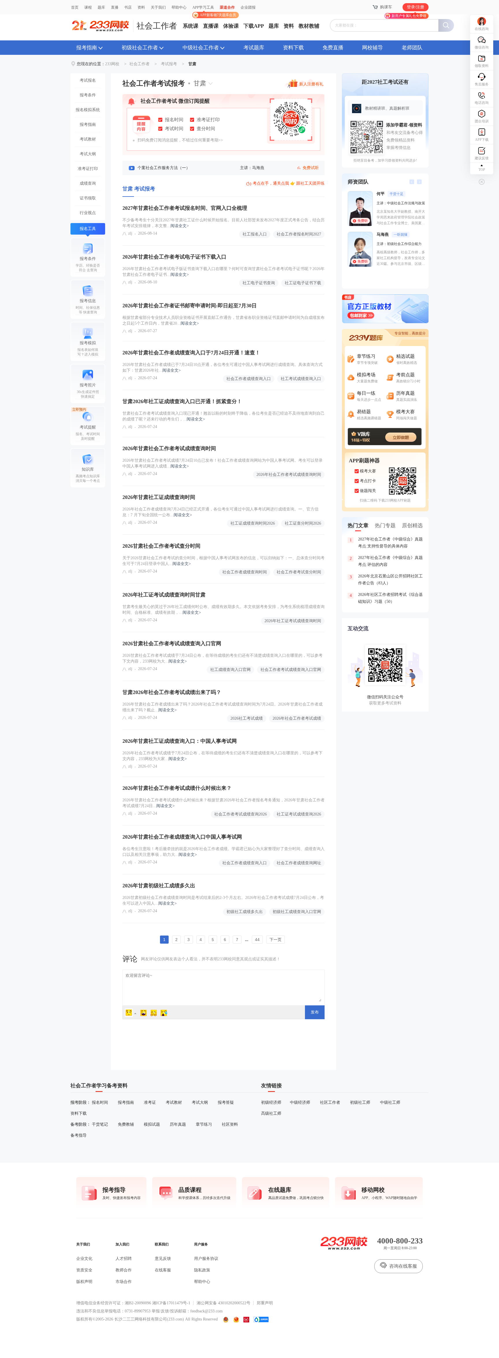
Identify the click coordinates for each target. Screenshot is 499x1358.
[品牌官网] (261, 1320)
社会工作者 (157, 25)
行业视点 (88, 213)
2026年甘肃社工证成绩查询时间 (158, 497)
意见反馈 (163, 1258)
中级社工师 (390, 1102)
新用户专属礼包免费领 (409, 16)
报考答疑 (226, 1102)
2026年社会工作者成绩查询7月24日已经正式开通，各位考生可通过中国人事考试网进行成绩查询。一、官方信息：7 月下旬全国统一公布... (220, 512)
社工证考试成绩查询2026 (299, 814)
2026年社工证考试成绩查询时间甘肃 (164, 595)
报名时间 (100, 1102)
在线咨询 (482, 29)
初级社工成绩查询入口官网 (297, 912)
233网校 (112, 64)
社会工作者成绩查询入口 (248, 379)
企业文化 (84, 1258)
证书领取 (88, 198)
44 (257, 939)
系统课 (190, 26)
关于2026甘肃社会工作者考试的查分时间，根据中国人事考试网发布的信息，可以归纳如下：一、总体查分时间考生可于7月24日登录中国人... (223, 561)
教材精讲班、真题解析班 (387, 108)
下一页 (275, 939)
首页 (75, 7)
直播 (114, 7)
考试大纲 (88, 154)
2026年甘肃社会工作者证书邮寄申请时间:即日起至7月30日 (189, 305)
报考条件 (88, 95)
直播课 (211, 26)
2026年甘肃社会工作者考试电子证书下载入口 (174, 257)
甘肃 (199, 83)
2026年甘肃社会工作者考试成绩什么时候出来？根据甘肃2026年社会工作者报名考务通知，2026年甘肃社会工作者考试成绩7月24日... (223, 803)
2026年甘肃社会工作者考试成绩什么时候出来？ (177, 788)
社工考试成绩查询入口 (301, 379)
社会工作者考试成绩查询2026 (240, 814)
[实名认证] (246, 1320)
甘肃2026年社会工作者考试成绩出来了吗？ (171, 692)
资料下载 (293, 47)
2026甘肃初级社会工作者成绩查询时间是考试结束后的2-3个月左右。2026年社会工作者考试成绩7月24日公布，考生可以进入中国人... (223, 900)
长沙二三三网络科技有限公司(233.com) (149, 1319)
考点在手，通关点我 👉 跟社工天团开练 (289, 183)
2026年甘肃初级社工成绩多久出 (158, 886)
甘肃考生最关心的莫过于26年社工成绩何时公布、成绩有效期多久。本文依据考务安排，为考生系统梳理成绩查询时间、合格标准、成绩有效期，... (223, 610)
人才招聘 (124, 1258)
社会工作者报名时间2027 (299, 234)
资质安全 (84, 1270)
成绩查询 (88, 183)
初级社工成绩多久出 (244, 912)
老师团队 (412, 47)
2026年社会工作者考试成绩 (297, 718)
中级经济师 (300, 1102)
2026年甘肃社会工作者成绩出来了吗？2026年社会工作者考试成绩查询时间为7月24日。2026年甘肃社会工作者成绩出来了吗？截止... (222, 707)
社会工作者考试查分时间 (299, 572)
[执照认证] (236, 1320)
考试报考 (169, 64)
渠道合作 (227, 7)
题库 (101, 7)
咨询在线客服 (403, 1266)
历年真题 (178, 1124)
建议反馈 (482, 158)
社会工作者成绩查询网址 (299, 863)
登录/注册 (415, 7)
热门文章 (358, 525)
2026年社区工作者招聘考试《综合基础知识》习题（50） (386, 598)
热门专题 (385, 525)
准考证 (150, 1102)
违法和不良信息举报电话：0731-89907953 (113, 1311)
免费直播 (333, 47)
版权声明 (84, 1282)
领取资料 (482, 66)
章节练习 (204, 1124)
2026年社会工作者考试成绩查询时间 (288, 474)
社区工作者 (330, 1102)
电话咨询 (482, 103)
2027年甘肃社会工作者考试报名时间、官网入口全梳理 (184, 208)
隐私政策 (202, 1270)
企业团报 (248, 7)
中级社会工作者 (201, 47)
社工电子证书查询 (259, 283)
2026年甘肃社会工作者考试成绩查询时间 (169, 448)
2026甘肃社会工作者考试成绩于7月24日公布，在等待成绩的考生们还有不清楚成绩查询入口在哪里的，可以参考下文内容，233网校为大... (222, 658)
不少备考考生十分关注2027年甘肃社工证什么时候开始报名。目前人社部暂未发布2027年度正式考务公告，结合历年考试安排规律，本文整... (223, 223)
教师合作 (124, 1270)
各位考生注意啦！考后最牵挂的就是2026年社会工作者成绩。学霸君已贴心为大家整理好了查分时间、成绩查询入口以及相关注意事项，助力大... (223, 852)
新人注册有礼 (311, 84)
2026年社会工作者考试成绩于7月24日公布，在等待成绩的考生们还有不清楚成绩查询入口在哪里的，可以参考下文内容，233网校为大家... (222, 756)
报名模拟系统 (88, 110)
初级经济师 (271, 1102)
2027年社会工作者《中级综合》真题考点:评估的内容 (386, 561)
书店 (128, 7)
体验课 (231, 26)
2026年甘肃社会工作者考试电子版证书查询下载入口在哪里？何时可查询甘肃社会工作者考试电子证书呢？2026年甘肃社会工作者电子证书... (223, 272)
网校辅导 (372, 47)
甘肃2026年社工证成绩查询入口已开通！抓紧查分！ (182, 401)
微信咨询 (482, 47)
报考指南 (86, 47)
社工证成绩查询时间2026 (252, 523)
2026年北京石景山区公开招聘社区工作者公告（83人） (386, 579)
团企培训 (482, 121)
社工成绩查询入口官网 (230, 669)
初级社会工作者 (140, 47)
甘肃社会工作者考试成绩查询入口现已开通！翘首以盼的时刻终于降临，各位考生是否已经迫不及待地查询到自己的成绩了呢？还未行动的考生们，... (223, 416)
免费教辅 (126, 1124)
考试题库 (253, 47)
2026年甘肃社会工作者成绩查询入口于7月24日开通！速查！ (191, 353)
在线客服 (163, 1270)
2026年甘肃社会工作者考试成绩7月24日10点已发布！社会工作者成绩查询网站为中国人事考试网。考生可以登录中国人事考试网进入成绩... (222, 463)
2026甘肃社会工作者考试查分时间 (161, 546)
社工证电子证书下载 (303, 283)
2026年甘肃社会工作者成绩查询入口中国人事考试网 (182, 837)
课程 (88, 7)
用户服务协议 (206, 1258)
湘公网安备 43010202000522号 (223, 1303)
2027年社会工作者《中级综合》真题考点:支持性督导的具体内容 (386, 542)
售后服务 (482, 84)
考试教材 (88, 139)
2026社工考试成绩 (246, 718)
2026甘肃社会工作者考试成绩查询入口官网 (171, 643)
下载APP (253, 26)
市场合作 (124, 1282)
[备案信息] (226, 1320)
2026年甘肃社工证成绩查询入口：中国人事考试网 (179, 741)
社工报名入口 (255, 234)
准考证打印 (88, 169)
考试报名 (88, 80)
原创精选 (412, 525)
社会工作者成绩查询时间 (244, 572)
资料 (141, 7)
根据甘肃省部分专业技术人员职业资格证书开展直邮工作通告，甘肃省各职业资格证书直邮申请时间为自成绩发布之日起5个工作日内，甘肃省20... (223, 320)
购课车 (386, 7)
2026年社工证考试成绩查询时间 (293, 621)
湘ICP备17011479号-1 (171, 1303)
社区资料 (230, 1124)
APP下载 (482, 140)
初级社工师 (360, 1102)
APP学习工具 (205, 9)
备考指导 (78, 1135)
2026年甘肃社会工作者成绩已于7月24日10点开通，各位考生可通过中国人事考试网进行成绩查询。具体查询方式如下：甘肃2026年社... (222, 367)
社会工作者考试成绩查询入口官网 (290, 669)
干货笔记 (100, 1124)
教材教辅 (309, 26)
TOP (481, 170)
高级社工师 (271, 1113)
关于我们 (158, 7)
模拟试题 (152, 1124)
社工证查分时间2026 (303, 523)
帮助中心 (179, 7)
